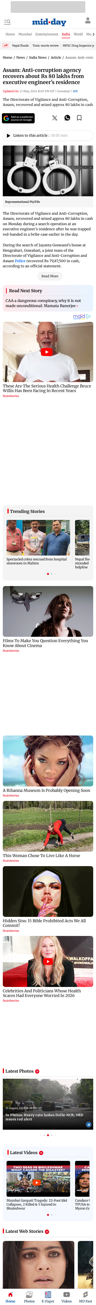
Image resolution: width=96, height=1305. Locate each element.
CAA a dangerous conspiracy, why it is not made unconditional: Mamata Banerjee (43, 303)
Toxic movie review (46, 45)
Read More (49, 276)
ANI (75, 91)
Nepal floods (20, 45)
